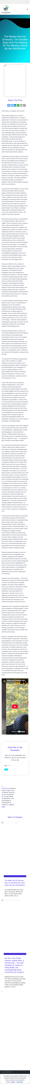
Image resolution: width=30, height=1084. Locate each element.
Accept (13, 1082)
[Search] (27, 9)
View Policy (19, 1082)
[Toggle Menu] (26, 2)
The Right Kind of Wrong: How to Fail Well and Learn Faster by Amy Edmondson (15, 883)
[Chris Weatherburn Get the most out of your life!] (5, 9)
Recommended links (6, 1071)
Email (5, 765)
